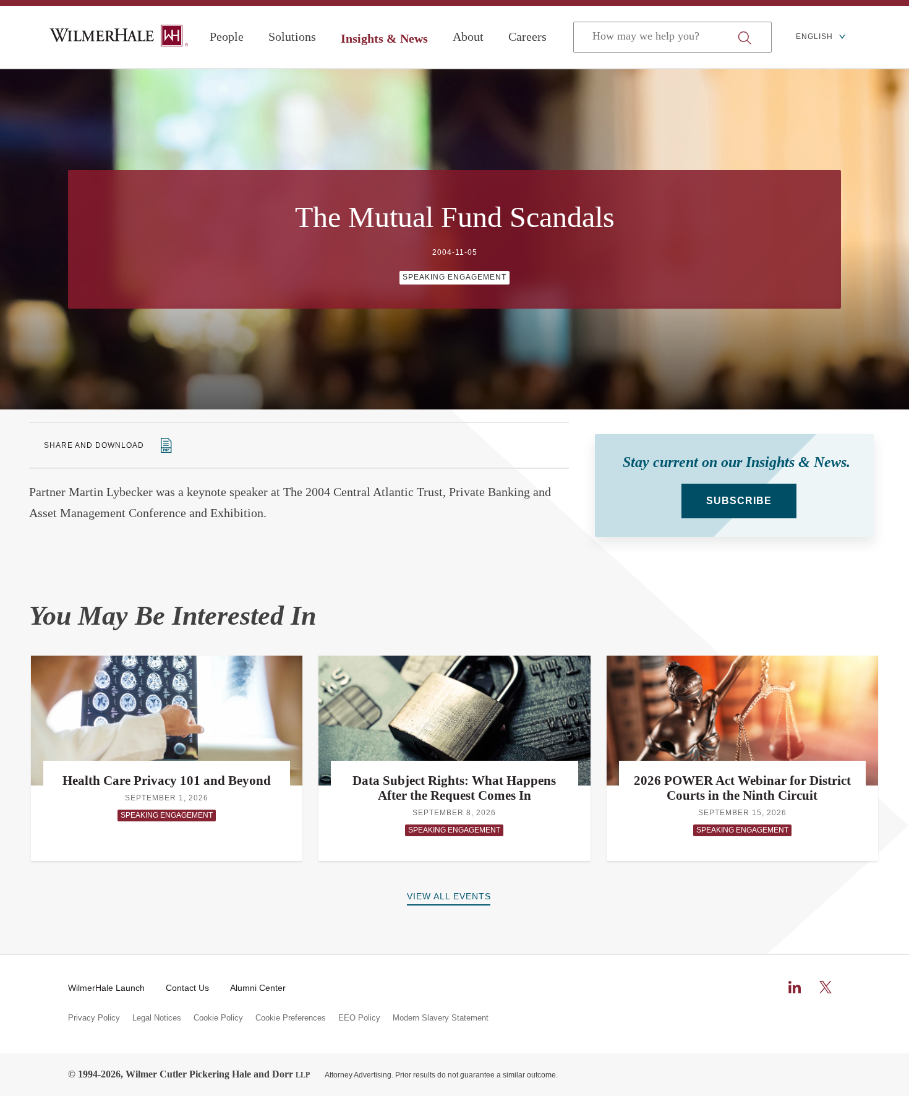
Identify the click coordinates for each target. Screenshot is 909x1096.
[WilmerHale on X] (825, 987)
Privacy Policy (94, 1018)
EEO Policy (359, 1018)
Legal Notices (156, 1018)
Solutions (292, 36)
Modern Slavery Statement (441, 1018)
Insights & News (384, 38)
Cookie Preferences (290, 1018)
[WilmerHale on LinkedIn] (794, 987)
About (468, 36)
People (227, 36)
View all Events (449, 896)
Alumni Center (258, 988)
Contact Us (187, 988)
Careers (527, 36)
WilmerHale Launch (106, 988)
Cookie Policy (218, 1018)
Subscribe (739, 500)
